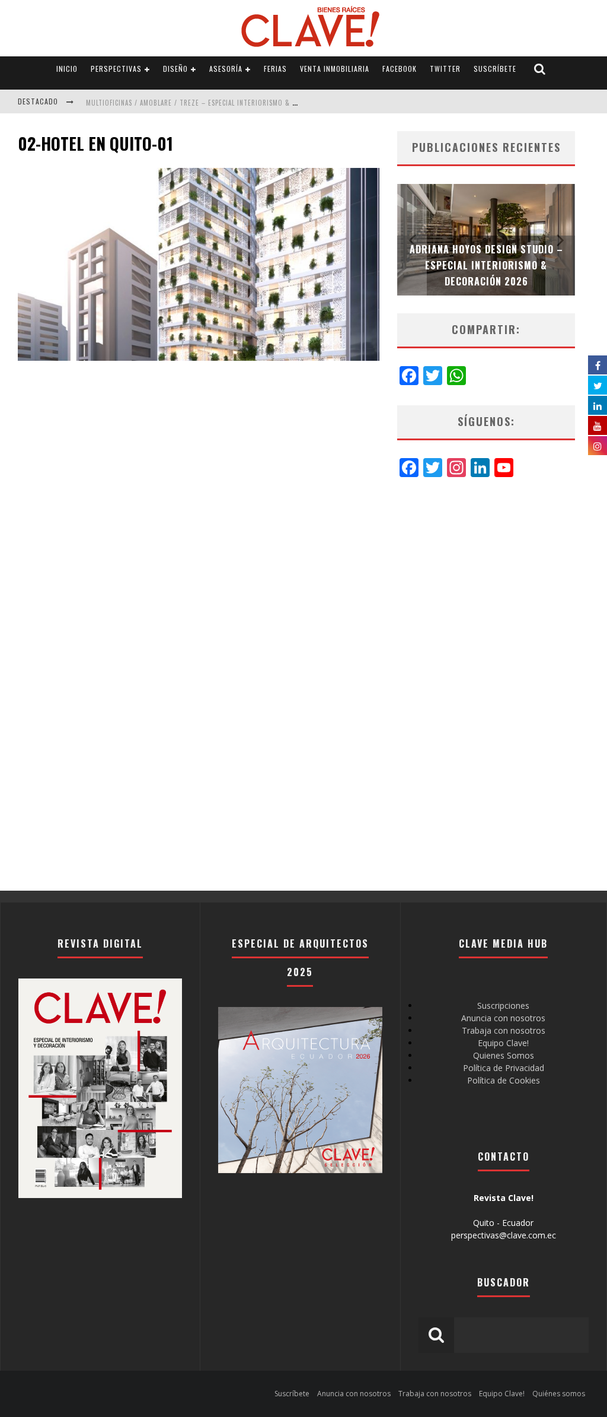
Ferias (275, 68)
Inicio (67, 68)
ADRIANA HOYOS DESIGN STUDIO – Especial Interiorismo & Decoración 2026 (486, 265)
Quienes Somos (503, 1055)
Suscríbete (495, 68)
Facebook (399, 68)
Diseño (175, 68)
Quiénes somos (558, 1394)
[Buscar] (540, 69)
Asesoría (225, 68)
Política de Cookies (503, 1080)
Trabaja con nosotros (503, 1030)
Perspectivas (116, 68)
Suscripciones (503, 1005)
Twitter (445, 68)
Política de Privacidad (503, 1067)
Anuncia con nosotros (503, 1018)
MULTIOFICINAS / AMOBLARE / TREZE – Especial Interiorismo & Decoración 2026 (217, 102)
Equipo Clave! (503, 1043)
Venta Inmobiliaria (334, 68)
